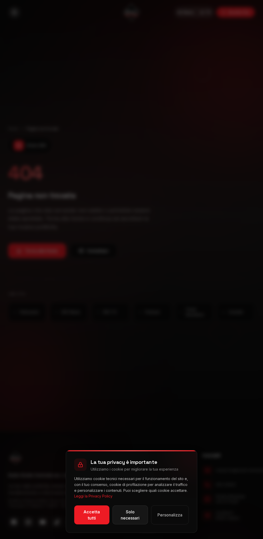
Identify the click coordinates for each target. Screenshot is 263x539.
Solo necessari (130, 515)
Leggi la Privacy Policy (93, 496)
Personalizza (169, 514)
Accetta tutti (91, 515)
